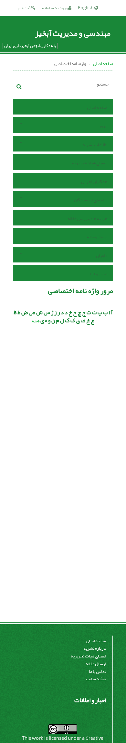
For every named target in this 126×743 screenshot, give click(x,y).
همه (35, 320)
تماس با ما (98, 274)
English (86, 8)
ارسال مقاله (97, 237)
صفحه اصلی (103, 63)
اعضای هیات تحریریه (89, 163)
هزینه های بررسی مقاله (87, 218)
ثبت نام (24, 8)
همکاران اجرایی (94, 181)
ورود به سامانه (55, 8)
